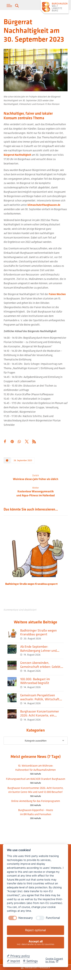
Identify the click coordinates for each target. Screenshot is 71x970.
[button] (9, 5)
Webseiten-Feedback (37, 967)
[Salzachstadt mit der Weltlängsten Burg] (55, 7)
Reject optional (35, 930)
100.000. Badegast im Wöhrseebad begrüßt (35, 681)
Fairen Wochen (57, 294)
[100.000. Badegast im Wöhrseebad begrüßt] (12, 681)
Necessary (25, 918)
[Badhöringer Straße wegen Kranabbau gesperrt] (12, 633)
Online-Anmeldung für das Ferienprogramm (35, 801)
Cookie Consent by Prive (54, 960)
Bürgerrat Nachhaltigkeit (17, 154)
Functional (53, 918)
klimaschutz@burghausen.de (43, 205)
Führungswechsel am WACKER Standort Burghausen (35, 779)
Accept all (35, 943)
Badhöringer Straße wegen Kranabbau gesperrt (38, 632)
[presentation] (12, 918)
